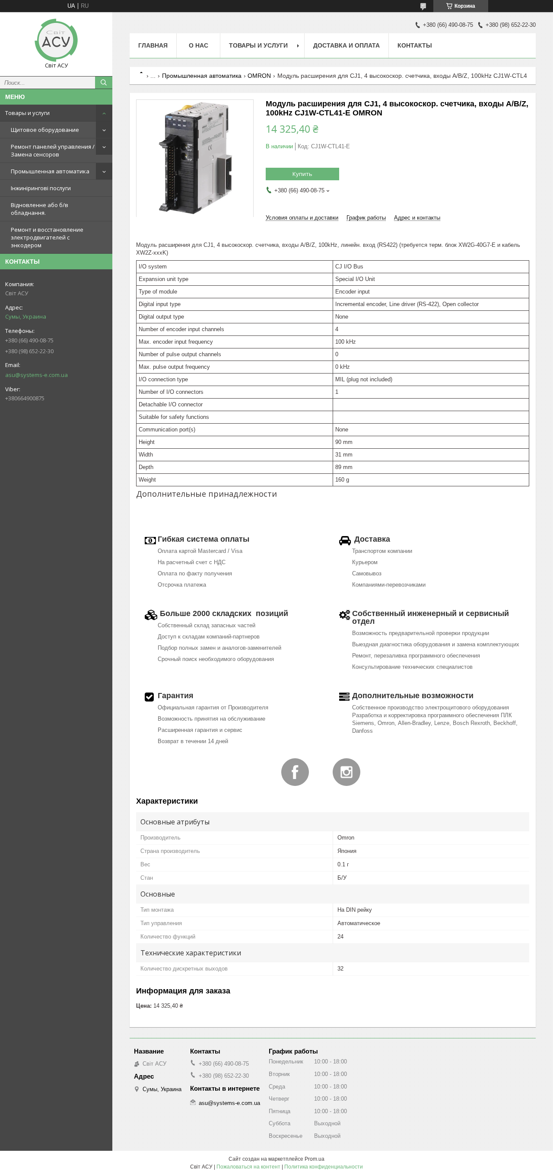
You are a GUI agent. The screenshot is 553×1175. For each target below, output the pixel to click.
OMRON (259, 75)
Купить (302, 174)
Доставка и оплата (346, 45)
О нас (198, 45)
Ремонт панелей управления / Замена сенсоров (53, 150)
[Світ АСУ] (56, 40)
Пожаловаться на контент (248, 1167)
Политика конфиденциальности (323, 1167)
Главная (153, 45)
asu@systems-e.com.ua (36, 375)
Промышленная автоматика (50, 171)
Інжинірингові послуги (41, 188)
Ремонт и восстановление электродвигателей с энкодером (47, 237)
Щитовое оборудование (45, 130)
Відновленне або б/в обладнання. (39, 209)
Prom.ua (314, 1159)
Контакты (414, 45)
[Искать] (103, 82)
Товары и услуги (27, 113)
